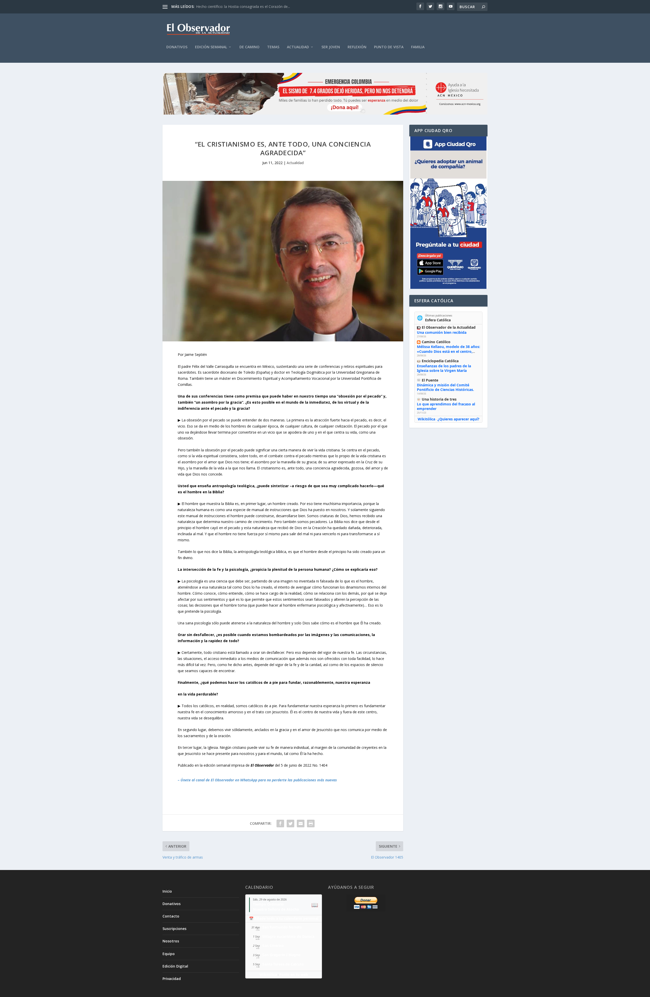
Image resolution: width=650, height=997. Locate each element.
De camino (249, 47)
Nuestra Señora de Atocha (276, 909)
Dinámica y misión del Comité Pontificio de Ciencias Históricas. (445, 387)
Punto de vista (388, 47)
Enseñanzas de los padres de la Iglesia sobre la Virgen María (444, 368)
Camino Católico (436, 341)
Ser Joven (330, 47)
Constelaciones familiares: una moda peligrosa (234, 6)
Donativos (176, 47)
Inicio (167, 891)
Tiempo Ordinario (268, 904)
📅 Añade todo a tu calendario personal (283, 918)
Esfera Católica (438, 320)
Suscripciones (174, 928)
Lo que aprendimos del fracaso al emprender (446, 406)
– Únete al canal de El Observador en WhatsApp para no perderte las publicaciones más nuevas (257, 780)
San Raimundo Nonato (282, 927)
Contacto (170, 916)
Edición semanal (211, 47)
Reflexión (357, 47)
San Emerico (273, 945)
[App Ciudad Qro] (448, 212)
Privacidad (171, 978)
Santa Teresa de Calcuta (283, 964)
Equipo (168, 953)
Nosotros (170, 941)
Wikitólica (426, 419)
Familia (418, 47)
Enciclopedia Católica (440, 360)
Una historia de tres (439, 399)
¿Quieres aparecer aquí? (458, 419)
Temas (273, 47)
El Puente (430, 380)
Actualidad (298, 47)
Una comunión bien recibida (441, 332)
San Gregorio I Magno (281, 954)
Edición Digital (175, 966)
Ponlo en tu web (293, 974)
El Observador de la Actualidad (449, 327)
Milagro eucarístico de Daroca (288, 936)
